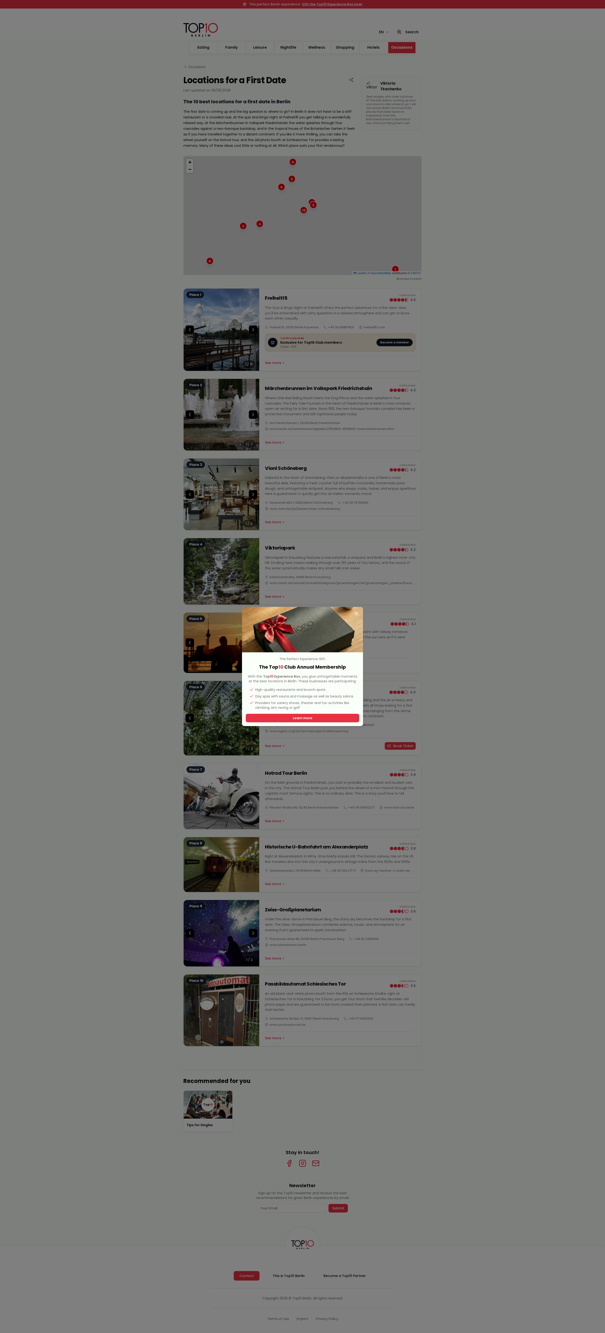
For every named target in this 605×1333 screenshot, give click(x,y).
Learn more (302, 718)
